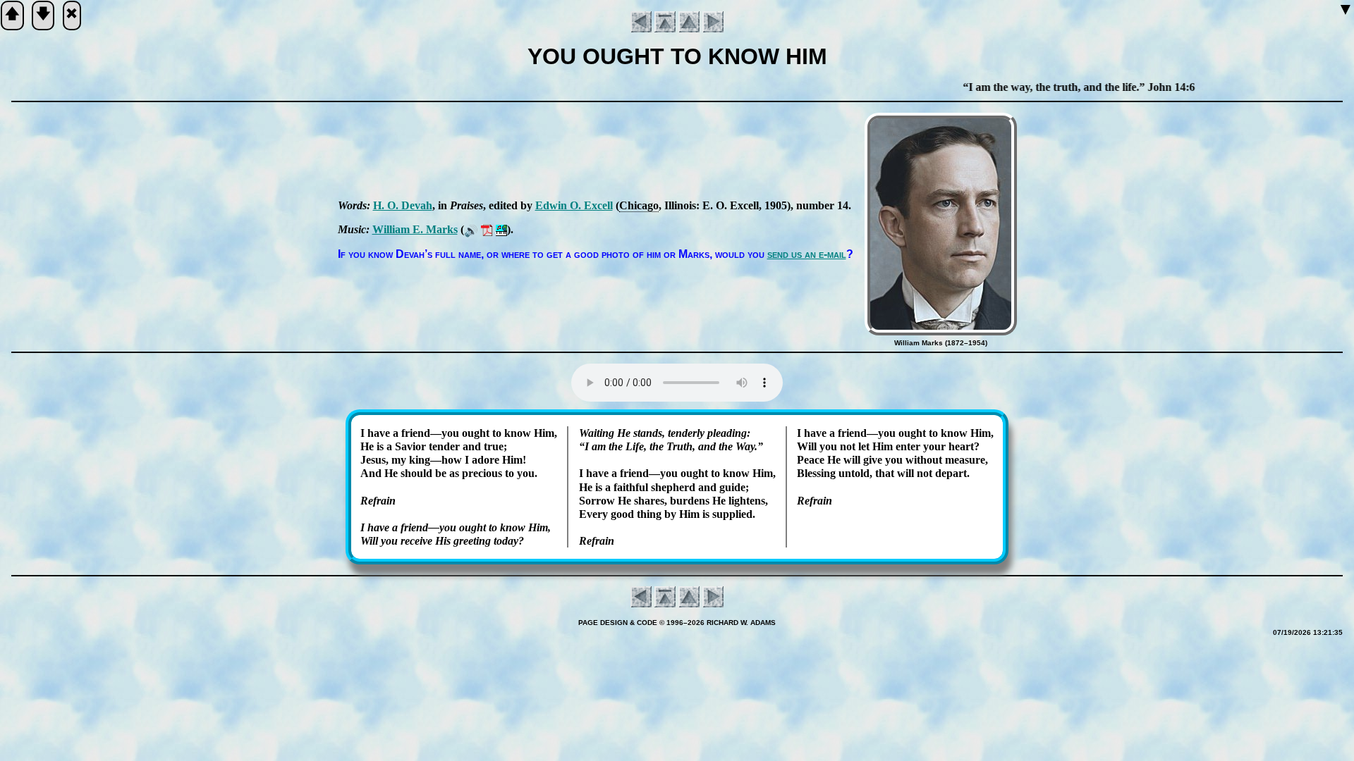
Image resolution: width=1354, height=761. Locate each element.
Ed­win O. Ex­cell (574, 205)
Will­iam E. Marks (415, 229)
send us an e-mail (806, 254)
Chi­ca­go (639, 205)
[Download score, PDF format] (487, 229)
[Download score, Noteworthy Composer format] (501, 229)
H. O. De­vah (402, 205)
